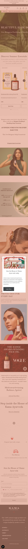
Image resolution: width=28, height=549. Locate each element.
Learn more (8, 289)
